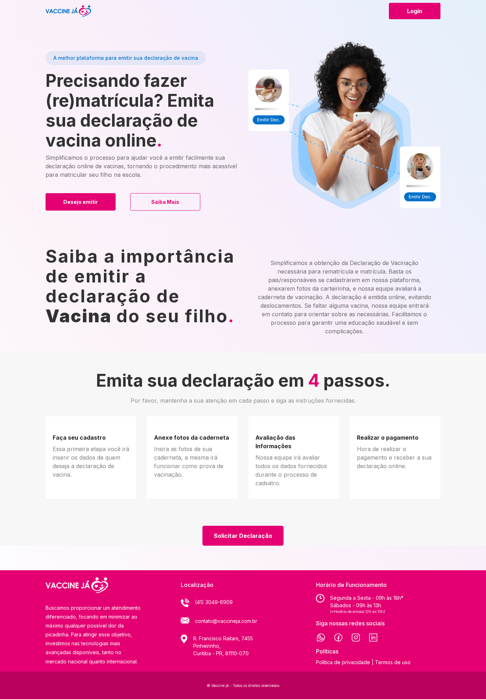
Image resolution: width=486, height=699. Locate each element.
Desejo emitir (80, 202)
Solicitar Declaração (243, 535)
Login (414, 11)
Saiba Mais (165, 202)
